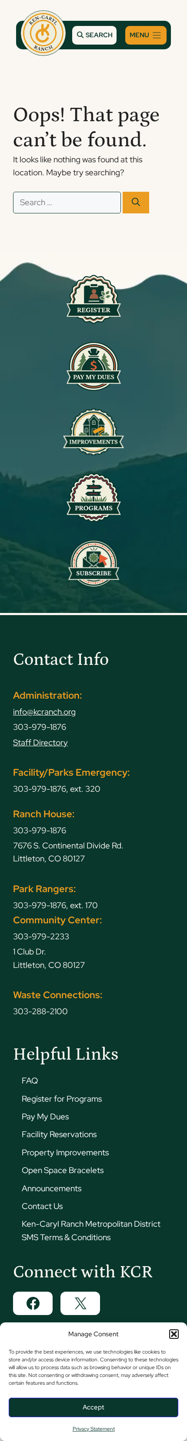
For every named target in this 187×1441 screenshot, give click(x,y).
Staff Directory (40, 742)
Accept (93, 1407)
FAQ (30, 1080)
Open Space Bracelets (63, 1170)
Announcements (51, 1188)
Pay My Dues (45, 1116)
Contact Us (42, 1206)
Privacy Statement (94, 1428)
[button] (174, 1334)
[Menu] (146, 35)
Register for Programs (62, 1098)
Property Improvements (65, 1152)
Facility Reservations (59, 1134)
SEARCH (98, 35)
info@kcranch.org (44, 711)
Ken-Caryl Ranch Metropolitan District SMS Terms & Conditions (91, 1230)
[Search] (136, 203)
